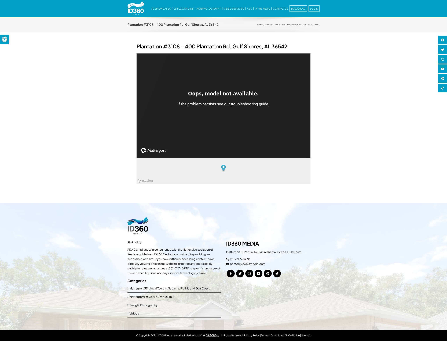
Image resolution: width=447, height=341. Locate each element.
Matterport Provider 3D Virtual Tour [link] (152, 297)
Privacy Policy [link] (252, 335)
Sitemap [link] (306, 335)
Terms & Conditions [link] (272, 335)
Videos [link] (134, 313)
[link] (4, 39)
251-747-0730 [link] (179, 268)
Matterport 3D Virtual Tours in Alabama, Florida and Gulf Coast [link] (170, 288)
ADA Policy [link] (134, 242)
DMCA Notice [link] (292, 335)
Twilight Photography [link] (143, 305)
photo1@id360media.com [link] (247, 264)
